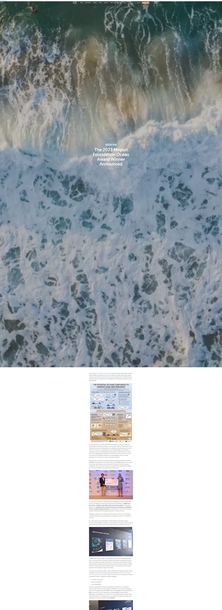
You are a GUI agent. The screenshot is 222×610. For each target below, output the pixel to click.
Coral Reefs (108, 144)
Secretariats (88, 2)
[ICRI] (75, 3)
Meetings (106, 2)
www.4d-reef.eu (128, 462)
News (125, 2)
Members (95, 2)
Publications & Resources (116, 2)
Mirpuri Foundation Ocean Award (102, 373)
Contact (139, 2)
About (81, 2)
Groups (100, 2)
